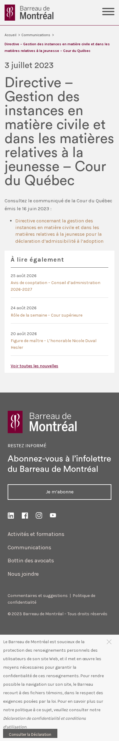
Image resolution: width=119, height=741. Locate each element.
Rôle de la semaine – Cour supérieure (46, 315)
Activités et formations (36, 534)
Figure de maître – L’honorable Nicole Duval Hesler (53, 344)
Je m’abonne (60, 492)
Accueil (10, 35)
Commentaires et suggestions (38, 595)
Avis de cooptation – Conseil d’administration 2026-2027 (55, 286)
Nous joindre (23, 574)
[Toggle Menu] (108, 12)
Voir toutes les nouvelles (34, 366)
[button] (109, 641)
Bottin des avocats (31, 560)
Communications (35, 35)
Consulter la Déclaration (30, 734)
